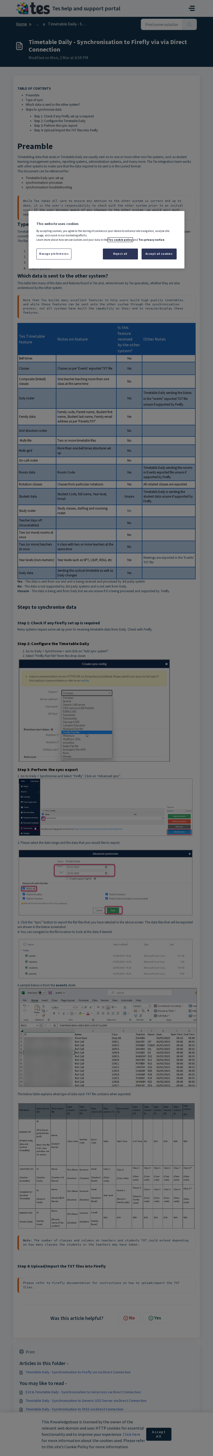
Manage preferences (54, 254)
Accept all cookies (158, 254)
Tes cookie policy (120, 240)
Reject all (120, 254)
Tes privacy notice (151, 240)
